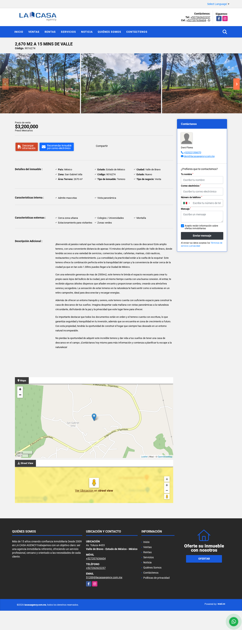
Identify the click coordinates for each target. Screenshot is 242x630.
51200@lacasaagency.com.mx (104, 577)
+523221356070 (192, 152)
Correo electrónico (191, 185)
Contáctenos (136, 31)
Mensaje (186, 208)
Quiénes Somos (109, 31)
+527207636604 (196, 20)
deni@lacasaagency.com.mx (199, 156)
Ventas (34, 31)
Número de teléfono (191, 197)
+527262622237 (200, 17)
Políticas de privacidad (156, 577)
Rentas (50, 31)
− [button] (20, 394)
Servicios (68, 31)
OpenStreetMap (165, 456)
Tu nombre (187, 174)
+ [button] (20, 389)
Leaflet (144, 456)
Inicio (18, 31)
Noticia (87, 31)
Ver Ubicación (84, 490)
